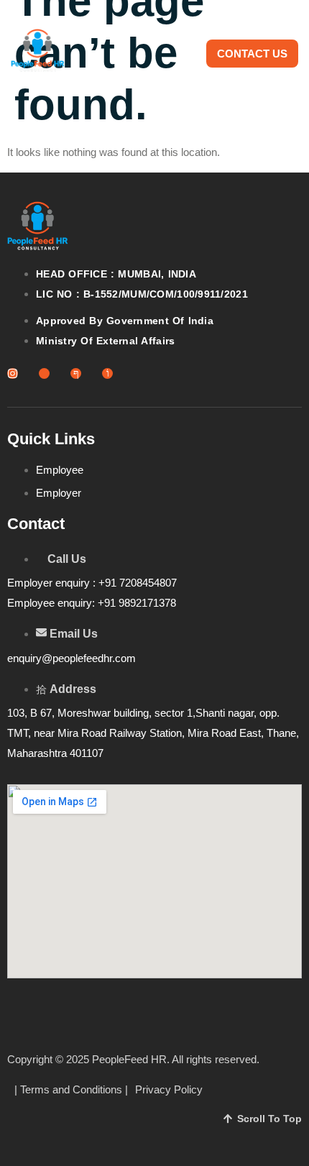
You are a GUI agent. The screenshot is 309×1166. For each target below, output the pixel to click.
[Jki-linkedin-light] (44, 373)
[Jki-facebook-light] (75, 373)
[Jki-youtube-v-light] (107, 373)
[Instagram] (12, 373)
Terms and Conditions (71, 1089)
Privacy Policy (169, 1089)
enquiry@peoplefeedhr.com (71, 658)
